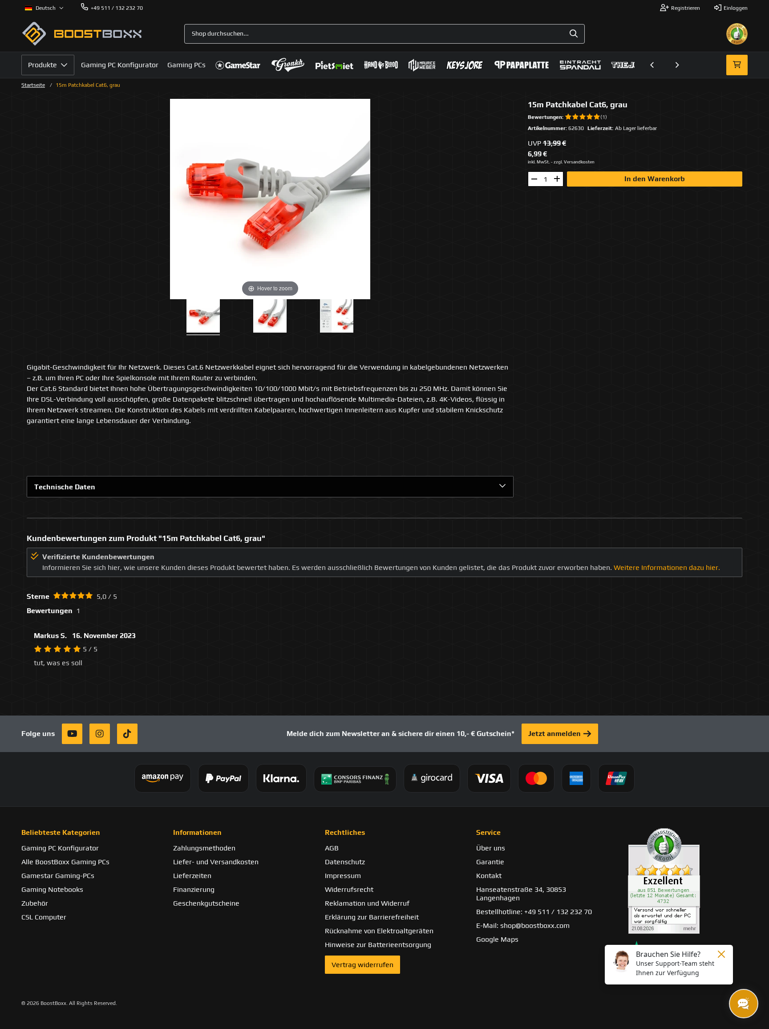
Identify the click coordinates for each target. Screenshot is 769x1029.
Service (488, 832)
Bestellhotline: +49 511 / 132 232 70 (534, 911)
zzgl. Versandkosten (574, 161)
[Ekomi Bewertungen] (688, 881)
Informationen (197, 832)
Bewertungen (545, 117)
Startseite (33, 85)
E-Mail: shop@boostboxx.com (523, 925)
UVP (534, 143)
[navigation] (44, 8)
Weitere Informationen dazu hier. (667, 567)
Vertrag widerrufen (362, 964)
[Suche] (574, 34)
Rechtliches (345, 832)
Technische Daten (64, 487)
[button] (652, 65)
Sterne (38, 596)
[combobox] (384, 34)
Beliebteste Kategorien (60, 832)
